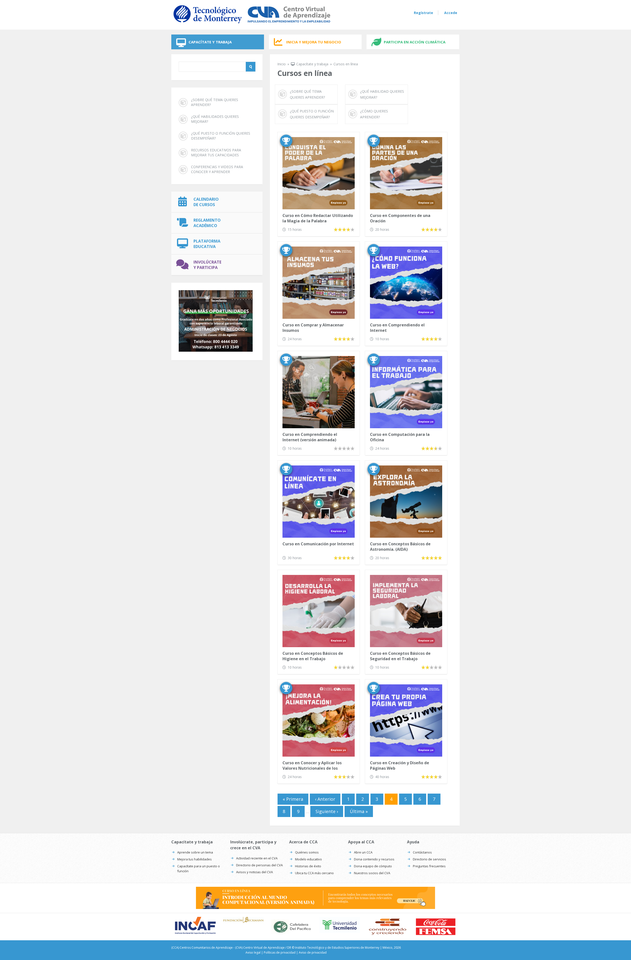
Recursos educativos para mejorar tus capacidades (216, 152)
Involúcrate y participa (207, 264)
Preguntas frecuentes (429, 866)
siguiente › (327, 811)
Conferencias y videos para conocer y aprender (217, 169)
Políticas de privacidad (280, 952)
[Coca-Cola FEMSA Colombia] (436, 927)
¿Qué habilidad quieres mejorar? (382, 94)
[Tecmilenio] (340, 925)
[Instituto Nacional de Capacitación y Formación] (195, 925)
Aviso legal (253, 952)
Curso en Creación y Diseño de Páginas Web (399, 765)
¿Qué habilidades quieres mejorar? (215, 119)
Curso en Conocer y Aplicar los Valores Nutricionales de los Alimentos (312, 766)
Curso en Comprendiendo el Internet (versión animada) (309, 437)
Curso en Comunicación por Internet (318, 544)
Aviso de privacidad (313, 952)
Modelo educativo (308, 859)
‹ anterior (325, 799)
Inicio (281, 64)
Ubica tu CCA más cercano (314, 873)
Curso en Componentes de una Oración (400, 218)
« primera (293, 799)
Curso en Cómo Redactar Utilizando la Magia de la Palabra (317, 218)
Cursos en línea (345, 64)
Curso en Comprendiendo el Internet (397, 327)
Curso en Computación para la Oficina (400, 437)
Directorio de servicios (429, 859)
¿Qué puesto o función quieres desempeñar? (220, 136)
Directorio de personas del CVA (259, 865)
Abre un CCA (363, 852)
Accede (450, 12)
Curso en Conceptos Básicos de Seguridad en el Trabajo (400, 656)
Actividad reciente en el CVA (257, 858)
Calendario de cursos (206, 201)
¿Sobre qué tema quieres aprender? (214, 102)
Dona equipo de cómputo (373, 866)
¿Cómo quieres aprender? (374, 114)
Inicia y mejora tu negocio (313, 41)
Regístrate (423, 12)
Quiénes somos (307, 852)
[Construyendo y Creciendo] (388, 927)
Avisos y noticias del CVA (254, 872)
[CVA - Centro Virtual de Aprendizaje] (252, 24)
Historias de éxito (308, 866)
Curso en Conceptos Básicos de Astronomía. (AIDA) (400, 546)
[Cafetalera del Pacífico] (291, 927)
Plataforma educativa (206, 243)
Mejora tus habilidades (194, 859)
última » (359, 811)
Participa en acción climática (414, 41)
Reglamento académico (207, 222)
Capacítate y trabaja (210, 41)
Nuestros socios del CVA (372, 873)
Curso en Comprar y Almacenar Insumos (313, 327)
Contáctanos (422, 852)
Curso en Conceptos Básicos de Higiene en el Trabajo (312, 656)
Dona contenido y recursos (374, 859)
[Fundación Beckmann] (243, 920)
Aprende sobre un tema (195, 852)
